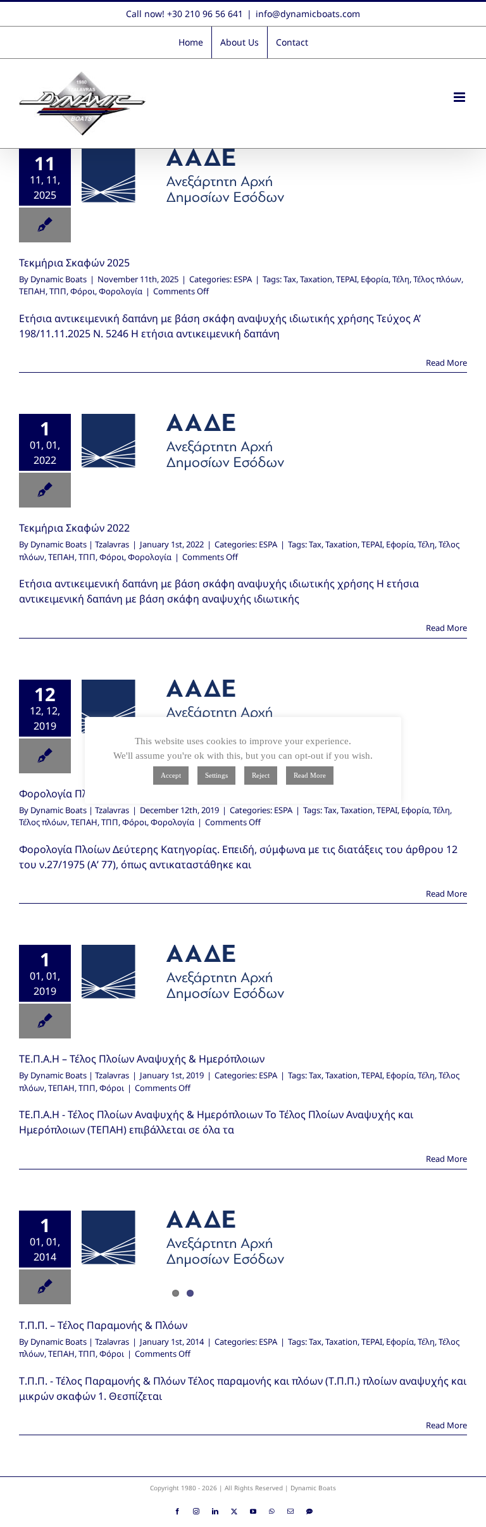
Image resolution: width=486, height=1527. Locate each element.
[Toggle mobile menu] (460, 97)
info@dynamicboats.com (308, 14)
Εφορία (375, 279)
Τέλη (400, 279)
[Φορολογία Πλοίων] (183, 708)
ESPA (243, 279)
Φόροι (82, 291)
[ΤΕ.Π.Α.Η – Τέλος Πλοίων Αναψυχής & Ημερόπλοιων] (183, 973)
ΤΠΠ (57, 291)
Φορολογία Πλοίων (64, 794)
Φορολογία (120, 291)
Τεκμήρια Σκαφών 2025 (74, 263)
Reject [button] (261, 775)
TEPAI (346, 279)
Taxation (316, 279)
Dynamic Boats (58, 279)
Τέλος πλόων (437, 279)
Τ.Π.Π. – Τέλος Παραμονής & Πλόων (103, 1325)
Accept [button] (171, 775)
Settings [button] (216, 775)
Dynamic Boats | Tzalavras (79, 544)
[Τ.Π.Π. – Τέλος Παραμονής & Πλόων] (183, 1239)
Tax (290, 279)
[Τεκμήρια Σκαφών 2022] (183, 442)
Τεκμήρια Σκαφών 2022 (74, 528)
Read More (446, 362)
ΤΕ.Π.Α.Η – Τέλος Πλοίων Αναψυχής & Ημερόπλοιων (142, 1059)
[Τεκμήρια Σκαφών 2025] (183, 177)
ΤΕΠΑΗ (32, 291)
